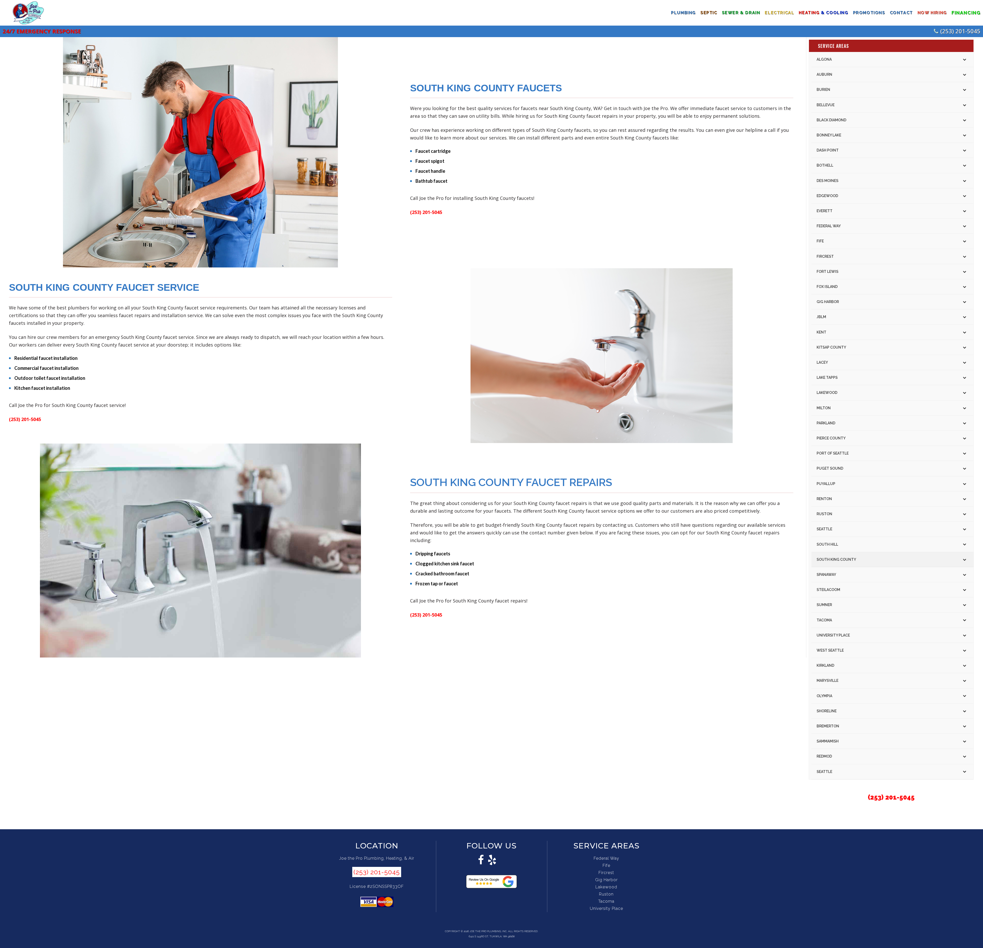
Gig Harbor (606, 879)
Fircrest (606, 872)
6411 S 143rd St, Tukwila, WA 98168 (492, 936)
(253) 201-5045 (960, 31)
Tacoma (606, 901)
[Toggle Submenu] (965, 59)
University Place (606, 908)
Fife (606, 865)
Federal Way (606, 858)
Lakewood (606, 887)
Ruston (606, 894)
